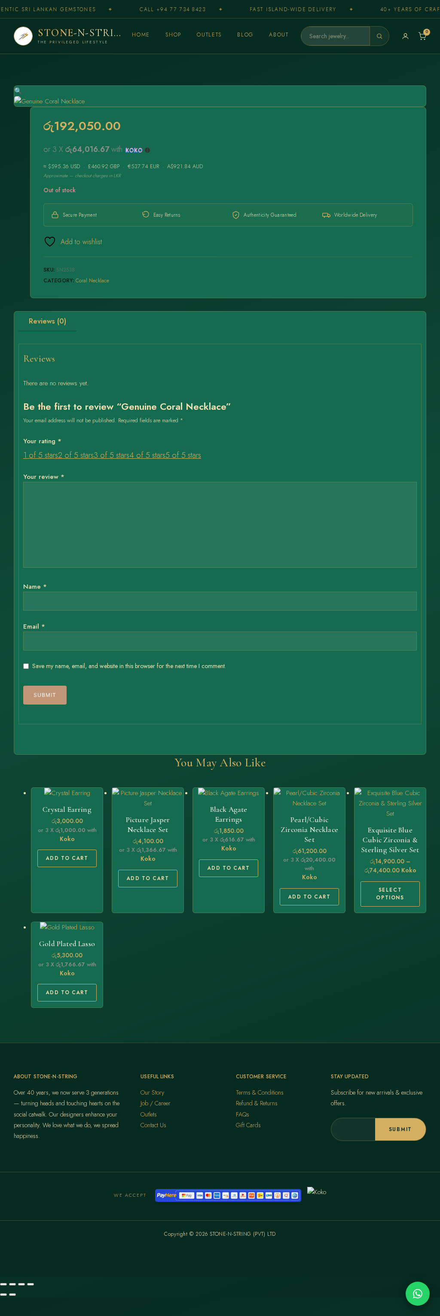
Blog (245, 35)
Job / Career (156, 1103)
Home (141, 35)
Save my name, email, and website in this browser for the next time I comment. (129, 666)
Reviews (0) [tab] (47, 321)
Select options (390, 893)
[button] (18, 91)
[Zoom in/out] (3, 1284)
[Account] (405, 36)
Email (34, 626)
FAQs (242, 1114)
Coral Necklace (92, 280)
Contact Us (153, 1125)
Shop (173, 35)
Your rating (42, 441)
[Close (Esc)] (30, 1284)
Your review (43, 476)
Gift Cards (248, 1125)
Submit (400, 1129)
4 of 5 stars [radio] (147, 455)
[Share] (21, 1284)
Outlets (209, 35)
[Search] (379, 36)
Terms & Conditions (260, 1092)
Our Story (152, 1092)
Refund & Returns (257, 1103)
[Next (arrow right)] (12, 1294)
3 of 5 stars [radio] (111, 455)
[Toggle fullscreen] (12, 1284)
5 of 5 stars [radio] (183, 455)
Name (35, 586)
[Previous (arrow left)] (3, 1294)
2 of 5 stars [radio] (76, 455)
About (279, 35)
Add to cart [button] (67, 858)
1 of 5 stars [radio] (40, 455)
